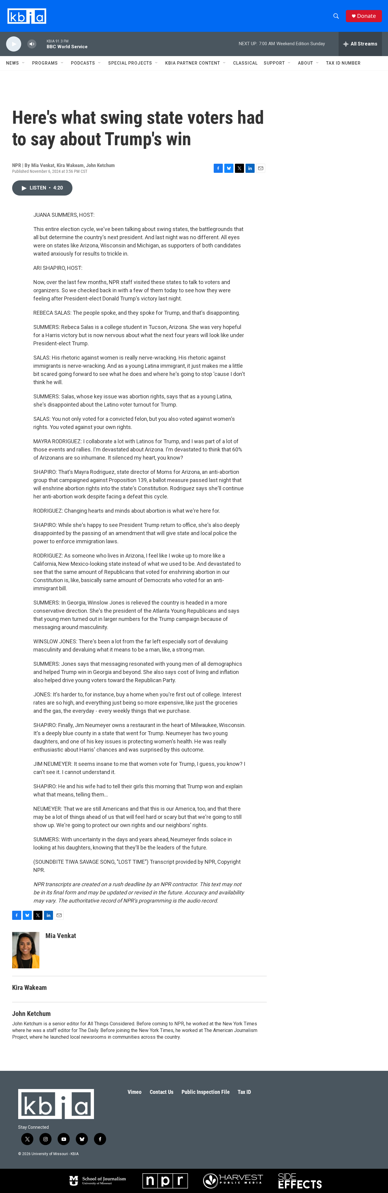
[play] (13, 44)
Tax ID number (343, 63)
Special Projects (130, 63)
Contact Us (161, 1092)
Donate (366, 16)
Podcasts (83, 63)
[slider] (41, 44)
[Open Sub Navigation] (23, 63)
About (305, 63)
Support (274, 63)
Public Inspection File (206, 1092)
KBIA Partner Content (192, 63)
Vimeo (135, 1092)
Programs (45, 63)
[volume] (32, 44)
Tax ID (244, 1092)
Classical (245, 63)
